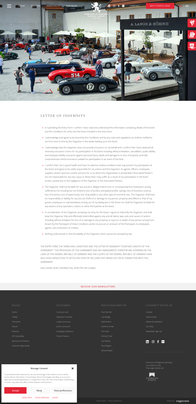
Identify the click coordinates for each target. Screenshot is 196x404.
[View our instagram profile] (114, 6)
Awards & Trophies (64, 317)
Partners (71, 6)
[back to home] (96, 10)
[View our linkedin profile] (109, 6)
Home (14, 312)
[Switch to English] (180, 6)
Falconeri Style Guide (20, 345)
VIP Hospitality (18, 336)
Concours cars (63, 312)
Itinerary (15, 331)
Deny (39, 390)
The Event (16, 321)
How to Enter (151, 317)
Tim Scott (105, 331)
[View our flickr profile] (123, 6)
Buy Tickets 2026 (160, 6)
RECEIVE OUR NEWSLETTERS (98, 286)
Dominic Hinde (107, 326)
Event (22, 6)
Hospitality (53, 6)
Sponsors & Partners (20, 341)
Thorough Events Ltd (154, 368)
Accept (15, 390)
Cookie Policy (27, 397)
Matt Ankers (106, 321)
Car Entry (150, 326)
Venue (14, 326)
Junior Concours (63, 326)
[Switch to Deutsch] (187, 6)
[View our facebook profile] (118, 6)
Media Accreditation (154, 321)
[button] (72, 368)
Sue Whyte (105, 341)
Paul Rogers (106, 345)
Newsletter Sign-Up (154, 331)
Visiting (36, 6)
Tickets (15, 317)
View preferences (63, 390)
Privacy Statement (42, 397)
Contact (55, 397)
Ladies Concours (64, 321)
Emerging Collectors (65, 331)
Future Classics (63, 336)
